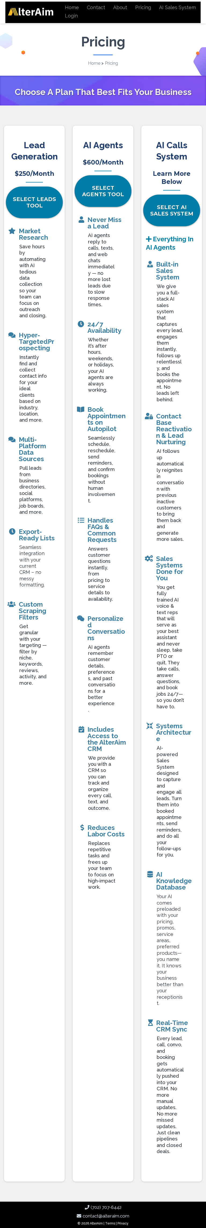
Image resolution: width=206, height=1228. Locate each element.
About (120, 7)
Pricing (143, 7)
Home (72, 7)
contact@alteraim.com (106, 1216)
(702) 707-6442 (106, 1207)
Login (71, 16)
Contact (96, 7)
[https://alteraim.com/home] (30, 11)
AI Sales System (177, 7)
